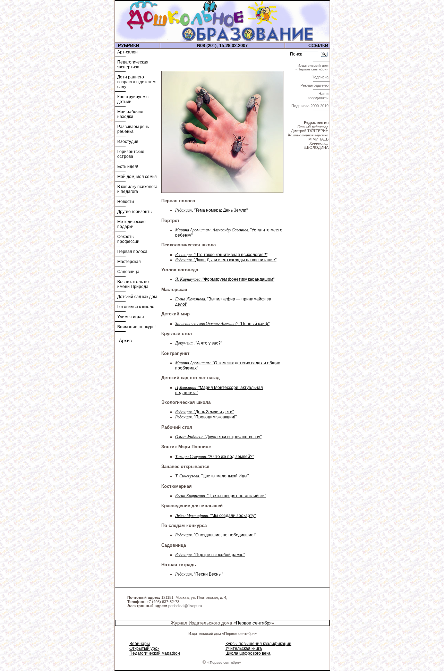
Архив (125, 340)
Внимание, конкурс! (136, 326)
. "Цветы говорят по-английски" (220, 495)
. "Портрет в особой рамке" (210, 554)
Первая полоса (132, 251)
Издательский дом (313, 67)
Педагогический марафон (154, 653)
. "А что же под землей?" (214, 456)
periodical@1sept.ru (185, 606)
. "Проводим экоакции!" (206, 417)
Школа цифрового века (248, 653)
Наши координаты (319, 96)
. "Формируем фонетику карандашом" (224, 279)
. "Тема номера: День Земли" (211, 210)
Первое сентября (254, 623)
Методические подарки (131, 224)
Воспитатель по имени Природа (133, 284)
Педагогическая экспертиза (132, 64)
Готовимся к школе (135, 306)
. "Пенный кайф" (222, 323)
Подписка (320, 77)
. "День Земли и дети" (204, 411)
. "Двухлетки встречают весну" (218, 436)
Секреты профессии (128, 239)
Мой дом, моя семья (137, 176)
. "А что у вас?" (198, 343)
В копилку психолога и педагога (137, 189)
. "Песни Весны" (199, 574)
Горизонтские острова (130, 154)
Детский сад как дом (137, 296)
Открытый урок (144, 648)
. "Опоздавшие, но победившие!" (215, 535)
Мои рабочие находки (130, 114)
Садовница (128, 271)
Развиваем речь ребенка (133, 129)
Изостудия (127, 141)
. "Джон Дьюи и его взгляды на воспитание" (225, 259)
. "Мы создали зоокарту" (215, 515)
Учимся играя (130, 316)
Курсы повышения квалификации (258, 643)
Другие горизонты (135, 211)
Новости (125, 201)
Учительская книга (243, 648)
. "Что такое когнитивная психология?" (221, 254)
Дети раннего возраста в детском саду (136, 82)
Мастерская (129, 261)
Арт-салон (127, 52)
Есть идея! (127, 166)
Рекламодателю (315, 85)
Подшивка (309, 106)
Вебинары (139, 643)
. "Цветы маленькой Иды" (212, 476)
